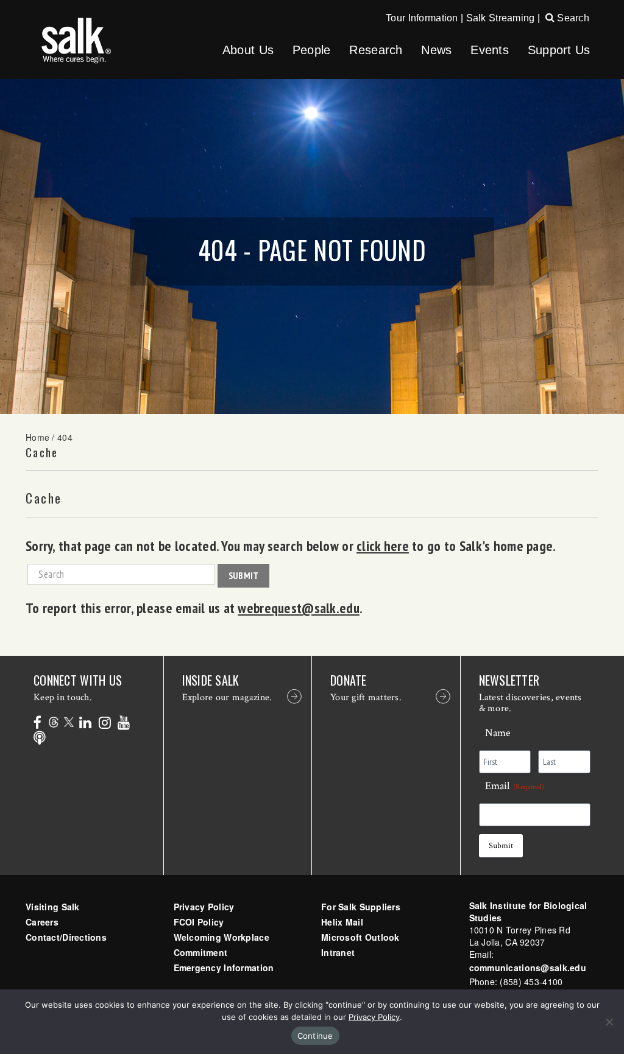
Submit (244, 575)
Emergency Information (224, 967)
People (311, 50)
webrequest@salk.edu (298, 608)
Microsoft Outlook (360, 937)
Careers (42, 922)
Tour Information (422, 18)
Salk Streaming (500, 18)
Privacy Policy (204, 907)
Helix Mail (342, 922)
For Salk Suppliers (360, 907)
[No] (609, 1022)
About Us (248, 50)
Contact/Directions (66, 937)
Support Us (559, 50)
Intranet (338, 952)
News (436, 50)
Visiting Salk (53, 907)
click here (382, 545)
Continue (315, 1036)
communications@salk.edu (527, 967)
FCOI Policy (199, 922)
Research (375, 50)
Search (572, 18)
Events (489, 50)
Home (37, 437)
